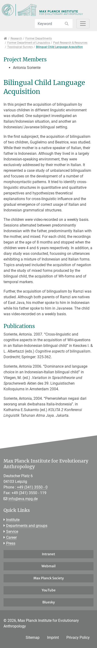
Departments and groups (26, 525)
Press (10, 543)
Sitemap (33, 637)
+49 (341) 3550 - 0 (32, 487)
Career (11, 537)
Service (12, 531)
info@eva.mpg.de (23, 499)
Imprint (53, 637)
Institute (13, 520)
